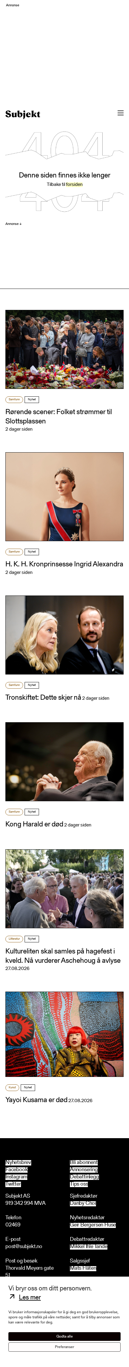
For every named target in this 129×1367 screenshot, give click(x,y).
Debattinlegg (84, 1177)
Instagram (16, 1177)
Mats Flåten (83, 1268)
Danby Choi (83, 1203)
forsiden (74, 184)
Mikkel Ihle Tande (88, 1247)
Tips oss (79, 1184)
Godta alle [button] (64, 1336)
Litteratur (14, 939)
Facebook (16, 1170)
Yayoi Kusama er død (36, 1100)
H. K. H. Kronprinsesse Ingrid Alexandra (64, 564)
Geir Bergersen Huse (93, 1225)
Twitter (13, 1184)
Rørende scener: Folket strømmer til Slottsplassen (58, 417)
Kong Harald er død (34, 824)
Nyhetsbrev (18, 1162)
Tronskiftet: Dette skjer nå (43, 698)
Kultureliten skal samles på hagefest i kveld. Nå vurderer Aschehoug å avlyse (63, 956)
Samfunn (14, 399)
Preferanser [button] (64, 1347)
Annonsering (84, 1170)
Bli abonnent (84, 1162)
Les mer (30, 1298)
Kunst (12, 1087)
